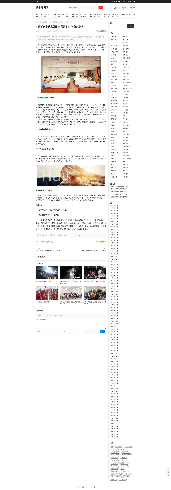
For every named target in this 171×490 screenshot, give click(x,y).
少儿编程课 (114, 463)
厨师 (113, 14)
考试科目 (128, 474)
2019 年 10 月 (115, 423)
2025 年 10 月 (115, 229)
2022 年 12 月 (115, 321)
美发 (105, 16)
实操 (62, 14)
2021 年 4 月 (114, 375)
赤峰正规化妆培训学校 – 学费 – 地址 (94, 281)
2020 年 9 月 (114, 394)
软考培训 (113, 171)
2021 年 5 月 (114, 372)
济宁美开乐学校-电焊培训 (43, 281)
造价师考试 (114, 479)
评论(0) (62, 31)
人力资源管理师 (115, 52)
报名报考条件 (124, 465)
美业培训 (125, 137)
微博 (134, 7)
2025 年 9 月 (114, 232)
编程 (77, 16)
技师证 (112, 113)
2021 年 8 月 (114, 364)
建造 (37, 14)
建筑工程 (125, 100)
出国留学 (125, 64)
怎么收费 (121, 463)
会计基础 (125, 55)
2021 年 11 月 (114, 356)
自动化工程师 (114, 152)
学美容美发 (44, 98)
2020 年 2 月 (114, 412)
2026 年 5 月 (114, 210)
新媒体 (125, 116)
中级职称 (125, 46)
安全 (41, 14)
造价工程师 (126, 171)
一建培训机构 (128, 446)
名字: (39, 331)
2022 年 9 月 (114, 329)
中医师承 (125, 42)
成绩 (128, 463)
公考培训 (125, 61)
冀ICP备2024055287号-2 (89, 487)
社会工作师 (126, 134)
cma (66, 16)
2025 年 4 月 (114, 245)
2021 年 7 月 (114, 367)
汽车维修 (113, 122)
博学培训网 (42, 7)
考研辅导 (113, 143)
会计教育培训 (126, 58)
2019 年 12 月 (115, 418)
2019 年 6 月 (114, 434)
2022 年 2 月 (114, 348)
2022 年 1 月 (114, 350)
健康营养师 (125, 452)
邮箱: (63, 331)
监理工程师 (114, 134)
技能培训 (125, 113)
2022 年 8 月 (114, 332)
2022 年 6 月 (114, 337)
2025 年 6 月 (114, 240)
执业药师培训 (114, 465)
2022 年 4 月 (114, 342)
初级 (55, 16)
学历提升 (125, 85)
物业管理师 (126, 125)
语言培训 (113, 161)
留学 (95, 16)
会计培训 (125, 52)
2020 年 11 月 (114, 388)
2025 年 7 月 (114, 237)
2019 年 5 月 (114, 437)
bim (112, 446)
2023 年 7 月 (114, 302)
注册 (134, 1)
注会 (66, 14)
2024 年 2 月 (114, 283)
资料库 (112, 164)
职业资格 (113, 149)
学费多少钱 (124, 457)
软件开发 (113, 167)
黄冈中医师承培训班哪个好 (118, 191)
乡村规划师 (114, 49)
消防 (37, 16)
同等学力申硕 (114, 79)
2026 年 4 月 (114, 213)
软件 (84, 16)
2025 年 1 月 (114, 253)
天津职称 (113, 85)
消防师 (112, 125)
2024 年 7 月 (114, 270)
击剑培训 (113, 67)
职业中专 (113, 146)
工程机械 (113, 97)
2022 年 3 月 (114, 345)
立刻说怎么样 (125, 471)
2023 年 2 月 (114, 315)
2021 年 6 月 (114, 369)
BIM (48, 14)
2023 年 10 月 (115, 294)
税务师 (112, 137)
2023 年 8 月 (114, 299)
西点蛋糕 (113, 158)
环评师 (112, 128)
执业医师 (113, 110)
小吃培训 (113, 91)
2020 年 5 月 (114, 404)
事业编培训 (126, 49)
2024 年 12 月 (115, 256)
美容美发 (113, 140)
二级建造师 (114, 449)
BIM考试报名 (118, 446)
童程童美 (113, 474)
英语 (77, 14)
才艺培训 (125, 106)
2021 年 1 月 (114, 383)
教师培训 (113, 116)
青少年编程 (122, 479)
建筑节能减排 (114, 103)
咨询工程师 (126, 79)
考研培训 (125, 140)
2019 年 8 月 (114, 429)
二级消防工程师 (123, 449)
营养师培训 (126, 155)
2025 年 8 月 (114, 235)
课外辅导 (125, 161)
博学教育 (38, 31)
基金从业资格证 (127, 82)
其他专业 (113, 64)
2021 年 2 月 (114, 380)
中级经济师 (114, 46)
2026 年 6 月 (114, 208)
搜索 (111, 23)
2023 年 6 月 (114, 305)
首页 (38, 1)
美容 (109, 16)
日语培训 (125, 119)
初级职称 (113, 70)
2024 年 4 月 (114, 278)
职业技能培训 (43, 22)
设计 (80, 16)
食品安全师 (114, 177)
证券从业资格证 (127, 158)
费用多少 (118, 476)
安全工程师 (114, 88)
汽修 (116, 16)
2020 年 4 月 (114, 407)
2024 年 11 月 (114, 259)
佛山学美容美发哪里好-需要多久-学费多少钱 (94, 250)
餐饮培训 (125, 177)
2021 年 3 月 (114, 377)
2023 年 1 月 (114, 318)
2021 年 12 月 (115, 353)
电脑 (73, 16)
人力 (48, 16)
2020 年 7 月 (114, 399)
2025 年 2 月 (114, 251)
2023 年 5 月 (114, 307)
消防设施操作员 (115, 471)
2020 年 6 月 (114, 402)
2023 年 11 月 (114, 291)
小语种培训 (126, 91)
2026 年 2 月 (114, 218)
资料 (123, 14)
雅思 (84, 14)
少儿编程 (125, 94)
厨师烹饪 (125, 76)
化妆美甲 (125, 70)
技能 (105, 14)
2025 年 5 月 (114, 243)
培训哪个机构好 (115, 454)
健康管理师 (114, 61)
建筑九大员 (114, 100)
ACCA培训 (114, 36)
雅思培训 (125, 174)
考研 (98, 16)
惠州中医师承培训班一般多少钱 (119, 194)
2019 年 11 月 (114, 420)
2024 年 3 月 (114, 280)
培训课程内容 (114, 457)
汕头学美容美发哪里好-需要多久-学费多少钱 (48, 250)
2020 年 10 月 (115, 391)
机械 (116, 14)
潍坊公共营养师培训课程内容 (119, 189)
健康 (91, 14)
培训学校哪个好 (126, 454)
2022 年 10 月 (115, 326)
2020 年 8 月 (114, 396)
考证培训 (125, 143)
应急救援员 (126, 97)
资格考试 (125, 164)
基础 (59, 14)
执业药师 (125, 110)
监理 (41, 16)
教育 (91, 16)
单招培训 (113, 76)
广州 (39, 45)
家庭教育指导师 (127, 88)
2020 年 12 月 (115, 385)
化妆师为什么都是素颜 (42, 302)
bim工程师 (126, 36)
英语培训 (125, 152)
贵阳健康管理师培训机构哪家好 (119, 197)
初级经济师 (126, 67)
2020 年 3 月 (114, 410)
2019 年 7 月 (114, 431)
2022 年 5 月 (114, 340)
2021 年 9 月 (114, 361)
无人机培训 (114, 119)
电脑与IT (113, 131)
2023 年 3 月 (114, 313)
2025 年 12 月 (115, 224)
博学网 (81, 487)
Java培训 (125, 39)
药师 (95, 14)
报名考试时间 (114, 468)
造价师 (112, 174)
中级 (59, 16)
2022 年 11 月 (114, 323)
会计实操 (113, 58)
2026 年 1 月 (114, 221)
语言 (73, 14)
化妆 (109, 14)
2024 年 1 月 (114, 286)
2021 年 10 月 (115, 358)
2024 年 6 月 (114, 272)
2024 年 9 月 (114, 264)
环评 (44, 16)
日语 (80, 14)
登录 (129, 1)
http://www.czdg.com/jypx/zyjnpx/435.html (78, 235)
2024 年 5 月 (114, 275)
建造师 (125, 103)
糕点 (113, 16)
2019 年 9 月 (114, 426)
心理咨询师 (114, 106)
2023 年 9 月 (114, 297)
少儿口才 (113, 94)
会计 (55, 14)
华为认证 (113, 73)
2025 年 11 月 (114, 227)
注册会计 (125, 122)
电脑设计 (125, 131)
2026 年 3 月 (114, 216)
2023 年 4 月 (114, 310)
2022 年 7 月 (114, 334)
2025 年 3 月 (114, 248)
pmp (112, 42)
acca (62, 16)
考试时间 (120, 474)
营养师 (112, 155)
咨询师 (128, 14)
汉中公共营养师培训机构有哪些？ (120, 186)
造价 (44, 14)
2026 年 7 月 (114, 205)
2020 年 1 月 (114, 415)
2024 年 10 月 (115, 261)
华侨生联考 (126, 73)
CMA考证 (113, 39)
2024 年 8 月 (114, 267)
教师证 (122, 468)
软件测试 (125, 167)
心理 (98, 14)
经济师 (133, 14)
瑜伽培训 (125, 128)
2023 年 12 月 (115, 288)
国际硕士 (113, 82)
